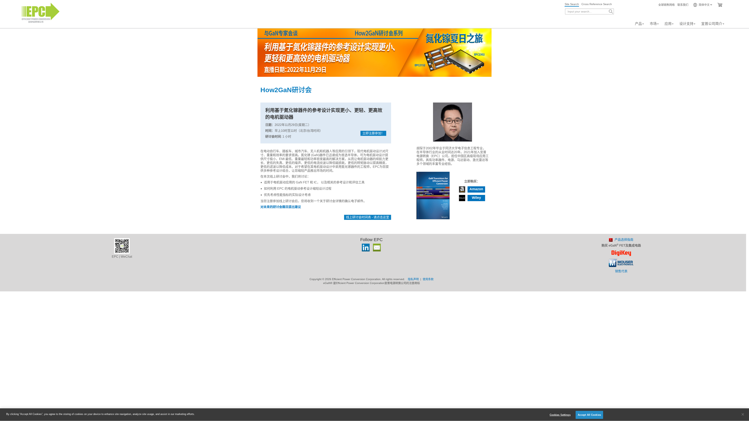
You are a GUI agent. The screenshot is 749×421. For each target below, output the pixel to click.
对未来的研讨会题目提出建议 (280, 207)
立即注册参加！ (373, 133)
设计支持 (686, 24)
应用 (668, 24)
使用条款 (428, 279)
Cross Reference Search (596, 4)
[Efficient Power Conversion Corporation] (40, 12)
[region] (374, 414)
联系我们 (682, 4)
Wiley (476, 198)
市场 (653, 24)
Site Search (572, 4)
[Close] (742, 414)
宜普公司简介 (711, 24)
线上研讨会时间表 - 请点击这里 (367, 217)
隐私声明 (413, 279)
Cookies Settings (560, 414)
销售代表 (621, 271)
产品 (638, 24)
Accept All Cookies (589, 414)
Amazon (476, 189)
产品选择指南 (624, 239)
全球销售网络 (666, 4)
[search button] (610, 11)
